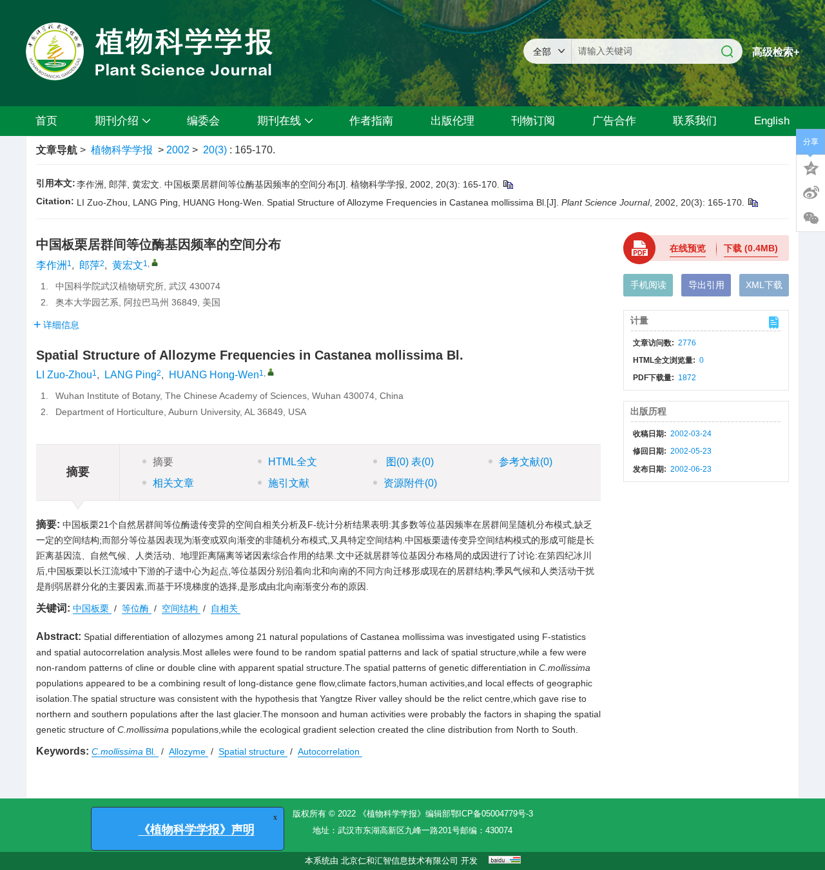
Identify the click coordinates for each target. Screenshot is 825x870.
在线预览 (688, 248)
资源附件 (410, 483)
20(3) (216, 149)
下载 (751, 248)
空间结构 (181, 608)
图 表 (408, 461)
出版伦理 (452, 121)
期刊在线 (279, 121)
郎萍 (89, 265)
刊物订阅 (533, 121)
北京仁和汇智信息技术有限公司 (399, 860)
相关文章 (173, 483)
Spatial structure (252, 751)
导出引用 (706, 285)
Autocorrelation (330, 751)
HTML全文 (292, 461)
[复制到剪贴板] (508, 184)
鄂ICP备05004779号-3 (492, 813)
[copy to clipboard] (752, 202)
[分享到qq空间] (811, 167)
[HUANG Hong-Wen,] (270, 372)
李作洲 (51, 265)
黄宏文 (127, 265)
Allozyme (188, 751)
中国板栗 (92, 608)
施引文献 (288, 483)
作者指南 (371, 121)
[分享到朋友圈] (811, 218)
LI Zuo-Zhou (64, 374)
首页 (46, 121)
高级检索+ (775, 51)
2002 (177, 149)
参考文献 (525, 461)
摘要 (163, 461)
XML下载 (764, 285)
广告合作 (614, 121)
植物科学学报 (122, 149)
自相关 (225, 608)
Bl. (125, 751)
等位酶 (136, 608)
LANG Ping (130, 374)
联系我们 (695, 121)
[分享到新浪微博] (811, 192)
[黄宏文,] (154, 262)
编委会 (203, 121)
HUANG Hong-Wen (214, 374)
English (772, 121)
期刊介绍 (117, 121)
